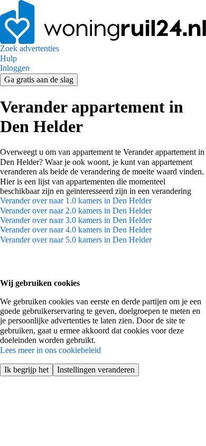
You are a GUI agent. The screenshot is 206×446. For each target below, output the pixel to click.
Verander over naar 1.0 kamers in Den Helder (76, 200)
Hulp (8, 58)
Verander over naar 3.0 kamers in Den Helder (76, 220)
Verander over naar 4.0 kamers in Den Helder (76, 229)
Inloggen (15, 67)
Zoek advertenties (29, 48)
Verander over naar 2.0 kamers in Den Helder (76, 210)
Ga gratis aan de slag (38, 79)
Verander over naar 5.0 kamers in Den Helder (76, 239)
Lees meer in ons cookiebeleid (50, 350)
